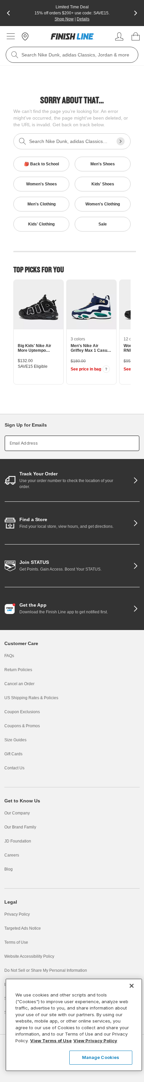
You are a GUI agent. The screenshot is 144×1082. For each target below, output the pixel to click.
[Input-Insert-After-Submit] (121, 141)
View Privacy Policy (95, 1040)
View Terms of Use (51, 1040)
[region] (73, 1024)
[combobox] (72, 55)
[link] (72, 36)
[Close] (131, 985)
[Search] (14, 54)
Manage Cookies (101, 1057)
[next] (136, 13)
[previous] (8, 13)
